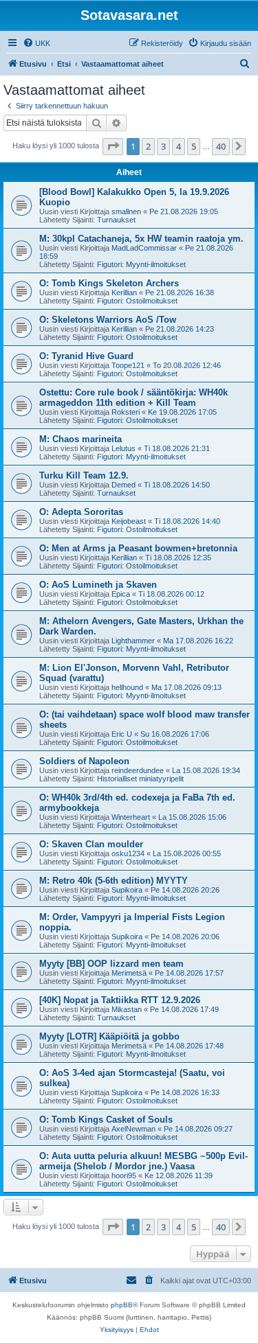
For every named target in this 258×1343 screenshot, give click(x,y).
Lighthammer (133, 640)
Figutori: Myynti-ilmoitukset (141, 264)
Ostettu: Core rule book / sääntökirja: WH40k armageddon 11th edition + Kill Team (133, 397)
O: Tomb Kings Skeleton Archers (109, 283)
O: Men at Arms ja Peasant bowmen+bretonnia (138, 548)
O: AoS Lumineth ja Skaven (98, 584)
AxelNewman (133, 1129)
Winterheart (130, 817)
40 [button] (221, 146)
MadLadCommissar (144, 248)
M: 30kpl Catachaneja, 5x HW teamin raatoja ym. (141, 238)
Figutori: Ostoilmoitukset (137, 301)
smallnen (126, 211)
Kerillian (124, 292)
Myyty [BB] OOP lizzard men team (111, 964)
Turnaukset (116, 220)
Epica (120, 594)
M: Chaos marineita (80, 439)
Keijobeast (128, 521)
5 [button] (193, 146)
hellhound (127, 687)
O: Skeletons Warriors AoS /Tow (107, 319)
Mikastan (126, 1009)
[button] (113, 146)
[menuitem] (36, 43)
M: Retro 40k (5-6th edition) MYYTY (113, 880)
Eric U (121, 734)
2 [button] (148, 146)
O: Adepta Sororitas (81, 512)
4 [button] (178, 146)
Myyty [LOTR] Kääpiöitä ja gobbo (109, 1036)
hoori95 (123, 1175)
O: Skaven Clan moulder (91, 844)
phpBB (122, 1305)
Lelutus (123, 448)
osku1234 (127, 853)
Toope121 (127, 365)
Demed (123, 485)
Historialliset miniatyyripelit (140, 778)
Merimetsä (129, 973)
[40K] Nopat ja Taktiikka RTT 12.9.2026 (119, 1000)
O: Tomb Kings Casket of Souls (106, 1119)
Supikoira (126, 890)
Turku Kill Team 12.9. (84, 475)
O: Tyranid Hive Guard (86, 356)
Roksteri (125, 412)
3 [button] (163, 146)
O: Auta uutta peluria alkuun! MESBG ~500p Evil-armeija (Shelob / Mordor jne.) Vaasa (143, 1161)
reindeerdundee (137, 770)
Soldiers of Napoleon (84, 761)
